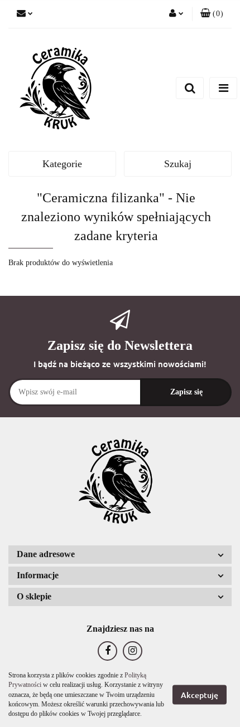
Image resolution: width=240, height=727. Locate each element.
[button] (212, 14)
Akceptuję (199, 695)
